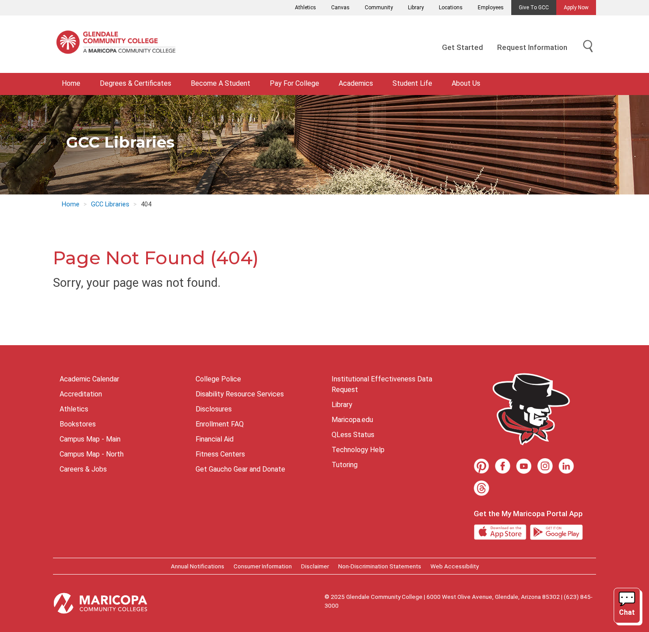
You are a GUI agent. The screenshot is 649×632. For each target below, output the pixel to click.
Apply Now (576, 7)
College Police (218, 379)
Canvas (340, 7)
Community (379, 7)
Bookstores (78, 424)
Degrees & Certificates (135, 83)
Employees (491, 7)
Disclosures (214, 409)
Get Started (462, 47)
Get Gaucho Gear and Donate (240, 469)
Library (416, 7)
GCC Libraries (110, 204)
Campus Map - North (92, 454)
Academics (356, 83)
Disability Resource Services (240, 394)
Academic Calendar (89, 379)
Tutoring (345, 465)
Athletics (305, 7)
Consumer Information (263, 566)
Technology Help (358, 449)
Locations (451, 7)
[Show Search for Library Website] (588, 46)
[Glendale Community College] (119, 44)
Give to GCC (534, 7)
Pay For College (294, 83)
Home (71, 83)
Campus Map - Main (90, 439)
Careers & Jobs (83, 469)
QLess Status (353, 434)
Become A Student (220, 83)
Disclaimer (315, 566)
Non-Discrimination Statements (379, 566)
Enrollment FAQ (220, 424)
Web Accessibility (454, 566)
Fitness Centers (220, 454)
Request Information (532, 47)
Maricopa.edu (352, 419)
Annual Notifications (197, 566)
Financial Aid (215, 439)
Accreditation (81, 394)
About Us (466, 83)
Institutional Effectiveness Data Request (382, 384)
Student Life (412, 83)
